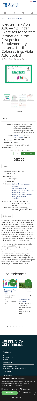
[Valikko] (4, 12)
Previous (1, 301)
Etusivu (3, 18)
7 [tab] (25, 327)
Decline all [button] (27, 393)
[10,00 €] (25, 297)
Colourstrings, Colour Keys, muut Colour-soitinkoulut (23, 191)
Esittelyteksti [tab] (7, 216)
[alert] (18, 388)
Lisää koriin (27, 154)
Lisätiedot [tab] (6, 166)
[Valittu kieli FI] (35, 1)
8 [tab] (28, 327)
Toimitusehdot (7, 375)
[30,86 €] (10, 287)
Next (35, 301)
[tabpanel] (10, 292)
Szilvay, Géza (18, 135)
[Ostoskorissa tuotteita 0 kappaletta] (23, 13)
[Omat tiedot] (32, 12)
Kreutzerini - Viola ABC (15, 18)
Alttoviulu (15, 199)
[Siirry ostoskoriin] (23, 12)
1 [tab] (7, 327)
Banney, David (18, 137)
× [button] (35, 377)
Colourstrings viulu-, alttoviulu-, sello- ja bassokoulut (22, 195)
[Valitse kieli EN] (31, 1)
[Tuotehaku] (14, 12)
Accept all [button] (9, 393)
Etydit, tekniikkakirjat (19, 188)
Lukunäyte (19, 112)
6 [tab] (22, 327)
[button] (18, 398)
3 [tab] (13, 327)
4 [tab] (16, 327)
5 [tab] (19, 327)
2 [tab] (10, 327)
